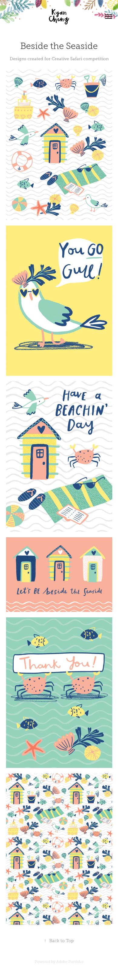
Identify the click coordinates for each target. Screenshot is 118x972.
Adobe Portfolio (69, 962)
